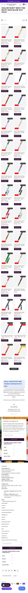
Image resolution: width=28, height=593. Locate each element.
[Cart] (23, 4)
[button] (20, 4)
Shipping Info (4, 514)
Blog (2, 528)
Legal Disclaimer (5, 524)
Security (3, 517)
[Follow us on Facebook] (3, 570)
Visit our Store (5, 526)
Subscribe (14, 439)
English (15, 575)
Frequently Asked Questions (8, 510)
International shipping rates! (14, 411)
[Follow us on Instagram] (8, 570)
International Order (6, 521)
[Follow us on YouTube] (14, 570)
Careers (3, 507)
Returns (3, 519)
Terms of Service (5, 531)
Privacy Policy (5, 533)
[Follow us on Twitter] (5, 570)
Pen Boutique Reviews (6, 512)
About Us (4, 505)
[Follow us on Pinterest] (11, 570)
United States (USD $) (6, 575)
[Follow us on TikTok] (17, 570)
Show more (14, 369)
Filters (23, 20)
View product (5, 46)
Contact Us (4, 535)
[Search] (4, 4)
